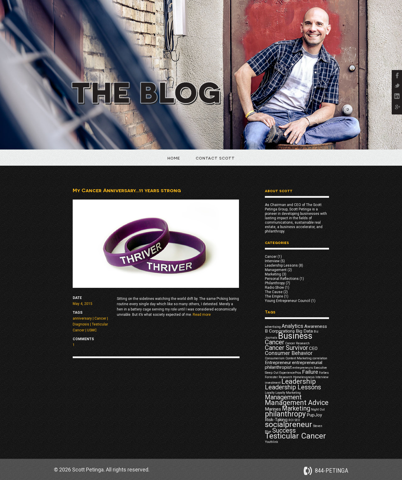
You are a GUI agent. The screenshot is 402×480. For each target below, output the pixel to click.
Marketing (273, 274)
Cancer (100, 318)
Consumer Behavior (289, 353)
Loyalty (270, 393)
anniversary (82, 318)
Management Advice (296, 402)
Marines (273, 409)
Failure (310, 372)
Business (295, 336)
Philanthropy (275, 283)
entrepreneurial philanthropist (293, 365)
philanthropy (285, 414)
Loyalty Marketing (288, 393)
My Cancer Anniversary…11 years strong (127, 190)
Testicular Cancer (295, 436)
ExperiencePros (290, 373)
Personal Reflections (282, 279)
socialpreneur (288, 424)
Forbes (324, 373)
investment (272, 383)
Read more (202, 315)
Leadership (298, 381)
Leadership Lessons (281, 265)
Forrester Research (278, 377)
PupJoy (314, 415)
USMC (92, 330)
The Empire (274, 296)
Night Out (318, 409)
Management (276, 270)
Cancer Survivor (286, 347)
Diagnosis (81, 324)
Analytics (292, 326)
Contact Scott (215, 157)
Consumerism (275, 358)
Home (173, 157)
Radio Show (274, 287)
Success (284, 430)
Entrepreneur (278, 362)
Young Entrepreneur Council (287, 301)
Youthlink (271, 442)
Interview (272, 261)
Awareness (315, 326)
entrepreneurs (303, 368)
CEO (313, 348)
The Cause (274, 292)
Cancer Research (297, 343)
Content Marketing (298, 358)
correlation (320, 358)
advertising (273, 327)
